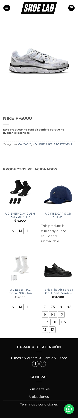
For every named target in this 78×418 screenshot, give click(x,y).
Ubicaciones (39, 397)
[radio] (13, 231)
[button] (6, 8)
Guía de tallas (39, 389)
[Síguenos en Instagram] (42, 364)
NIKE (49, 144)
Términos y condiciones (39, 404)
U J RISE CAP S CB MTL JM (58, 215)
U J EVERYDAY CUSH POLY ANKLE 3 (20, 215)
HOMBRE (38, 144)
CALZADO (24, 144)
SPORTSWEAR (63, 144)
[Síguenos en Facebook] (35, 364)
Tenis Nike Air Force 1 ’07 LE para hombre (58, 291)
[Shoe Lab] (39, 8)
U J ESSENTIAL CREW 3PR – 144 (20, 291)
